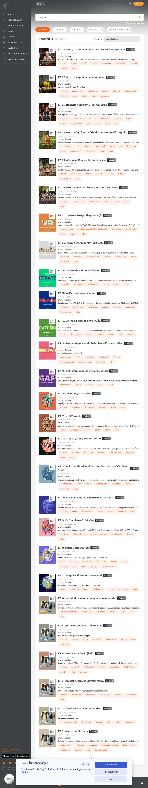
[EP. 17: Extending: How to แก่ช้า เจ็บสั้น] (47, 328)
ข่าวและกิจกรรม (95, 29)
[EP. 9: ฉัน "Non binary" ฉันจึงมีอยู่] (47, 527)
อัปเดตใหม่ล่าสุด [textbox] (112, 39)
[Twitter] (11, 763)
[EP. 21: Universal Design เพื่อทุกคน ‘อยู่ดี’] (47, 223)
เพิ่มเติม (24, 772)
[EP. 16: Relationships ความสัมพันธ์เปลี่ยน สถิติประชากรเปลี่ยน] (47, 350)
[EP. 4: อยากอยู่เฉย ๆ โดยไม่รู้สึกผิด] (47, 661)
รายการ (60, 29)
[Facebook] (5, 763)
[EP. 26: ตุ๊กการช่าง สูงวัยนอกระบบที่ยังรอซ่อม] (47, 84)
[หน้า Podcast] (47, 3)
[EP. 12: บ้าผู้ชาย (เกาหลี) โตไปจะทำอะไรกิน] (47, 446)
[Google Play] (22, 756)
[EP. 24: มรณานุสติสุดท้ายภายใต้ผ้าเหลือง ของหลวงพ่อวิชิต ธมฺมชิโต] (47, 140)
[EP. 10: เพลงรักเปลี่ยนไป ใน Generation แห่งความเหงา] (47, 505)
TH (87, 764)
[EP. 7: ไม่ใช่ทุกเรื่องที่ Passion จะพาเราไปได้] (47, 583)
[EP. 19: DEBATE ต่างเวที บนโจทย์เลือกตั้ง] (47, 278)
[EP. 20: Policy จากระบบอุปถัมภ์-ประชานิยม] (47, 250)
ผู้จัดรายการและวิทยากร (119, 29)
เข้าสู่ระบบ (138, 3)
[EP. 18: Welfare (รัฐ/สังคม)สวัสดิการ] (47, 300)
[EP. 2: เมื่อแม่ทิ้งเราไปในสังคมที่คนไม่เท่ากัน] (47, 716)
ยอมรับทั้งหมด (111, 764)
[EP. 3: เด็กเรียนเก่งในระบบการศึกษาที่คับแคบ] (47, 688)
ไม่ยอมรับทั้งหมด (111, 772)
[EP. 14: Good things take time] (47, 401)
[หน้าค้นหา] (129, 3)
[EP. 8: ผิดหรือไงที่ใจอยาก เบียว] (47, 555)
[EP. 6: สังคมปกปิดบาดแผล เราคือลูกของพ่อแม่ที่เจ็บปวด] (47, 605)
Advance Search (135, 23)
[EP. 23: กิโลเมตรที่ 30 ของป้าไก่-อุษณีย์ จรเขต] (47, 167)
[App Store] (8, 756)
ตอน (42, 29)
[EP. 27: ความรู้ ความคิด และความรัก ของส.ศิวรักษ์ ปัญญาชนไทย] (47, 57)
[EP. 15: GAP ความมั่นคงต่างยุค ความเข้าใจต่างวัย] (47, 378)
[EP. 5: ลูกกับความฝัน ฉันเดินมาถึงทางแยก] (47, 633)
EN (83, 764)
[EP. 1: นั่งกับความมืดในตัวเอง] (47, 738)
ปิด (111, 779)
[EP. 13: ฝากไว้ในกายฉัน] (47, 423)
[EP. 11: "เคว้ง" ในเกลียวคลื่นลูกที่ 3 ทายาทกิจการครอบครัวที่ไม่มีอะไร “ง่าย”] (47, 474)
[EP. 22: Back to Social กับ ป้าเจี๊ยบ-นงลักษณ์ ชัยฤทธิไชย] (47, 195)
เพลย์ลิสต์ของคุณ (15, 25)
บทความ (77, 29)
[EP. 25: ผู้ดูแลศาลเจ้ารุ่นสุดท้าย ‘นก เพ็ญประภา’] (47, 112)
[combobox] (122, 39)
